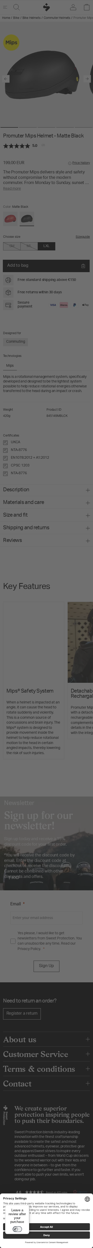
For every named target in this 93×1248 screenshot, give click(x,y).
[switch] (17, 1229)
